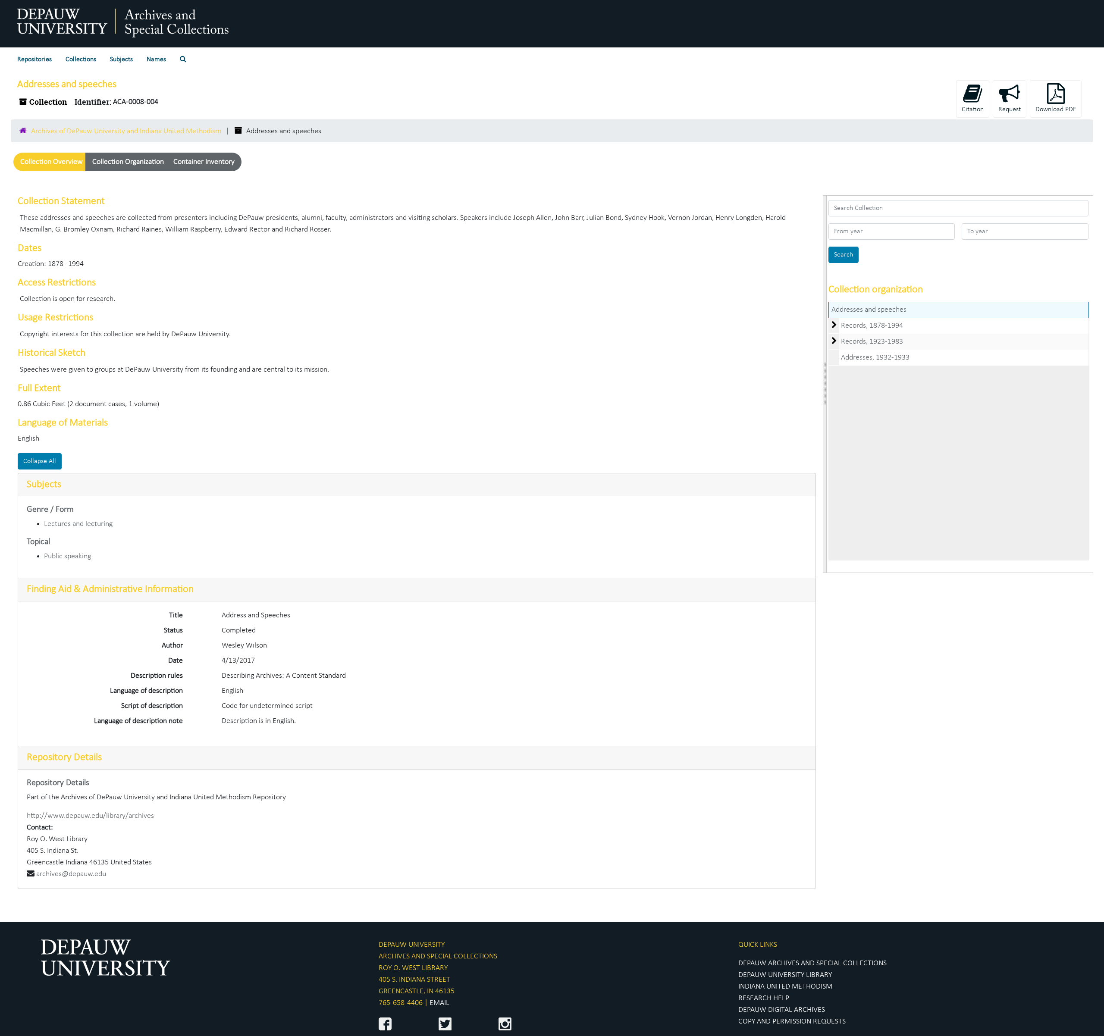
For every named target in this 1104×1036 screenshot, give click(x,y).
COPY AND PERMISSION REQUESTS (792, 1021)
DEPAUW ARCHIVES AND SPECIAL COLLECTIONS (812, 963)
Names (156, 59)
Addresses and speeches (868, 310)
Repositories (34, 59)
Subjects (121, 59)
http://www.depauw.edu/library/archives (90, 816)
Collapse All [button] (39, 461)
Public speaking (67, 556)
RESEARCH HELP (763, 998)
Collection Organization (128, 162)
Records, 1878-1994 (872, 326)
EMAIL (439, 1003)
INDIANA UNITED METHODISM (785, 987)
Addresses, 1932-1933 (875, 358)
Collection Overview (51, 162)
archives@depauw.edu (71, 874)
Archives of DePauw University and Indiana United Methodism (126, 131)
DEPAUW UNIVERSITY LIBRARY (785, 975)
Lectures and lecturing (78, 524)
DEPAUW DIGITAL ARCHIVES (781, 1010)
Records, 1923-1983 (872, 342)
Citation (973, 109)
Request (1009, 109)
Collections (81, 59)
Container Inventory (204, 162)
